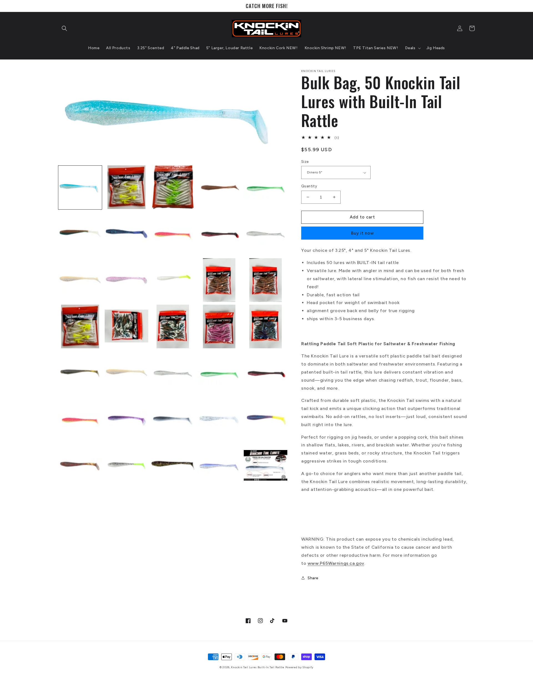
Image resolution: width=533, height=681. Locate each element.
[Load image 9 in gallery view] (219, 233)
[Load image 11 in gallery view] (80, 280)
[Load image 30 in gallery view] (265, 419)
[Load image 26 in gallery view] (80, 419)
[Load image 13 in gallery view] (173, 280)
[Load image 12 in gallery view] (126, 280)
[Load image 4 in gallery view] (219, 187)
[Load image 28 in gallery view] (173, 419)
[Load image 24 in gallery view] (219, 373)
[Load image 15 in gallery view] (265, 280)
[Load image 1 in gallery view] (80, 187)
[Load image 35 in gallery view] (265, 466)
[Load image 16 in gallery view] (80, 326)
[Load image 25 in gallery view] (265, 373)
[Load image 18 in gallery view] (173, 326)
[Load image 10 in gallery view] (265, 233)
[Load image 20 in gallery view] (265, 326)
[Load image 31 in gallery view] (80, 466)
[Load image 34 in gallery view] (219, 466)
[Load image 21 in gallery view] (80, 373)
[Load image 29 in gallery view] (219, 419)
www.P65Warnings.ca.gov (336, 563)
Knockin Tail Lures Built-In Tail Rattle (257, 667)
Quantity (309, 186)
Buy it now (362, 233)
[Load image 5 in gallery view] (265, 187)
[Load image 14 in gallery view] (219, 280)
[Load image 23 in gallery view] (173, 373)
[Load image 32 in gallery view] (126, 466)
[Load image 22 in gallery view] (126, 373)
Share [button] (313, 578)
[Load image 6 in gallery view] (80, 233)
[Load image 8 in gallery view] (173, 233)
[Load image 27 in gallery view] (126, 419)
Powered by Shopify (299, 667)
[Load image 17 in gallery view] (126, 326)
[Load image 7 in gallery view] (126, 233)
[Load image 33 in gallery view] (173, 466)
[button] (64, 28)
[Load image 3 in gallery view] (173, 187)
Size (305, 162)
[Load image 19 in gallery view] (219, 326)
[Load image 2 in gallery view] (126, 187)
